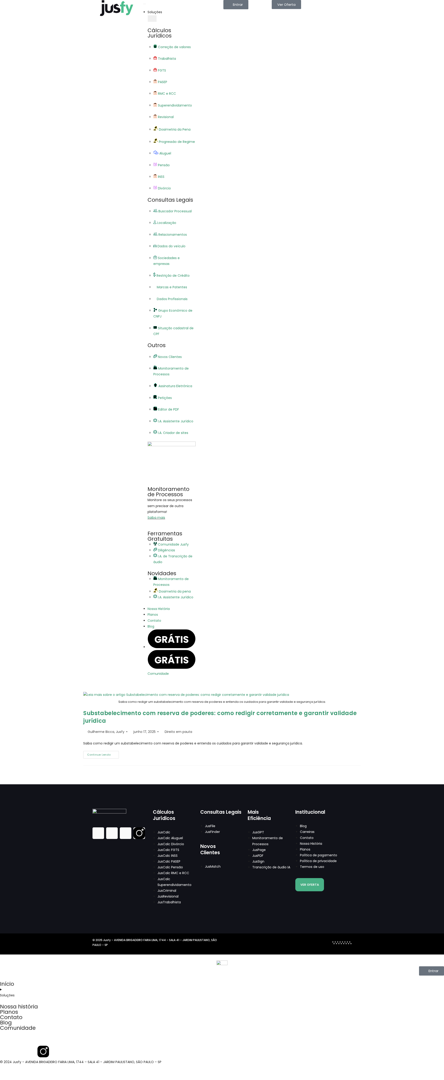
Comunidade (18, 1028)
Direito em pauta (178, 731)
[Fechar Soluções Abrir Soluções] (152, 18)
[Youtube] (125, 833)
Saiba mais (156, 517)
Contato (11, 1017)
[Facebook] (98, 833)
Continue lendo (103, 754)
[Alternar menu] (144, 3)
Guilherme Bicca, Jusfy (106, 731)
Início (7, 984)
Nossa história (19, 1006)
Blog (6, 1022)
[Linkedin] (112, 833)
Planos (9, 1012)
